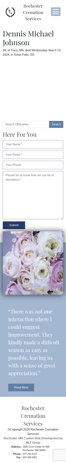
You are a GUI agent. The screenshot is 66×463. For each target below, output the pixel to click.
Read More (21, 387)
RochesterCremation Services (33, 12)
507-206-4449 (30, 454)
